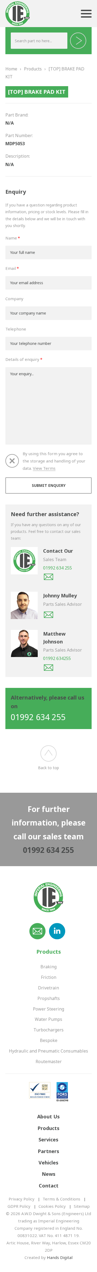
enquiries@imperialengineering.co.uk (48, 577)
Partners (48, 1151)
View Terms (44, 468)
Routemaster (49, 1061)
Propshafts (48, 998)
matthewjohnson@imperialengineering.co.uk (48, 667)
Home (11, 69)
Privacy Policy (21, 1199)
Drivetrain (48, 988)
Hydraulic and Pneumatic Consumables (48, 1051)
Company (14, 298)
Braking (48, 967)
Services (48, 1139)
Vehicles (48, 1162)
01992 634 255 (57, 568)
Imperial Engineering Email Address (37, 931)
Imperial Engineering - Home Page (17, 14)
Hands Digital (59, 1257)
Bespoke (48, 1040)
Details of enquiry (22, 359)
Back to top (48, 767)
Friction (48, 977)
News (49, 1174)
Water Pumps (48, 1019)
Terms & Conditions (61, 1199)
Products (33, 69)
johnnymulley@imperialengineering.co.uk (48, 615)
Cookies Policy (52, 1206)
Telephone (15, 329)
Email (10, 268)
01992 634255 (57, 658)
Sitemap (82, 1206)
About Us (48, 1116)
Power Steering (48, 1009)
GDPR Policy (19, 1206)
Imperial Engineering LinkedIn (57, 931)
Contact (48, 1185)
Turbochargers (48, 1030)
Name (11, 238)
